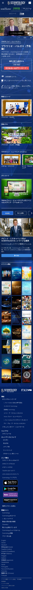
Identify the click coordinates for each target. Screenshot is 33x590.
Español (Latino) (6, 549)
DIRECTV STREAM (8, 464)
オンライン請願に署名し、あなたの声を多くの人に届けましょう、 (16, 87)
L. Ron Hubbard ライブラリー (16, 420)
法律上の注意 (4, 587)
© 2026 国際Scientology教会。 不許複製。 (11, 579)
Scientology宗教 (7, 533)
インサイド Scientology (10, 406)
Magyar (3, 556)
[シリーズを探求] (6, 273)
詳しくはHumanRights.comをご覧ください (16, 81)
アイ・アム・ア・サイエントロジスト (15, 423)
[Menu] (3, 3)
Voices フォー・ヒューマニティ (13, 416)
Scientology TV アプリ (9, 477)
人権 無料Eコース (10, 77)
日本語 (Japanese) (7, 560)
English (3, 540)
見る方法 (5, 443)
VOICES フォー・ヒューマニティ (11, 41)
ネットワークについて (8, 437)
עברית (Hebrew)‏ (6, 553)
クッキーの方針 (5, 583)
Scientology (6, 513)
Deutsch (4, 545)
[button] (1, 213)
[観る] (26, 288)
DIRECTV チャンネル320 (10, 460)
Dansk (3, 543)
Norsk (3, 564)
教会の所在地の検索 (8, 521)
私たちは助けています (9, 527)
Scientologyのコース (9, 516)
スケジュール (6, 434)
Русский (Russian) (7, 569)
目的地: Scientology (9, 409)
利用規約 (3, 581)
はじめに (5, 440)
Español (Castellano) (8, 551)
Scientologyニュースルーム (11, 530)
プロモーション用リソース (11, 453)
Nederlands (5, 562)
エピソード (12, 13)
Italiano (3, 558)
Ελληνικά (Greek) (7, 547)
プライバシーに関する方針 (8, 585)
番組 (2, 396)
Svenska (4, 571)
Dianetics (5, 524)
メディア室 (6, 447)
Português (4, 567)
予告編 (22, 13)
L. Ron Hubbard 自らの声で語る (13, 402)
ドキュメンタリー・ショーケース (13, 427)
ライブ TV (4, 431)
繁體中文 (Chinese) (7, 573)
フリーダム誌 (6, 536)
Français (4, 575)
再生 (17, 255)
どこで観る (5, 458)
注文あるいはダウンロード (16, 68)
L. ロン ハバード (7, 518)
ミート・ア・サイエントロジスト (13, 413)
